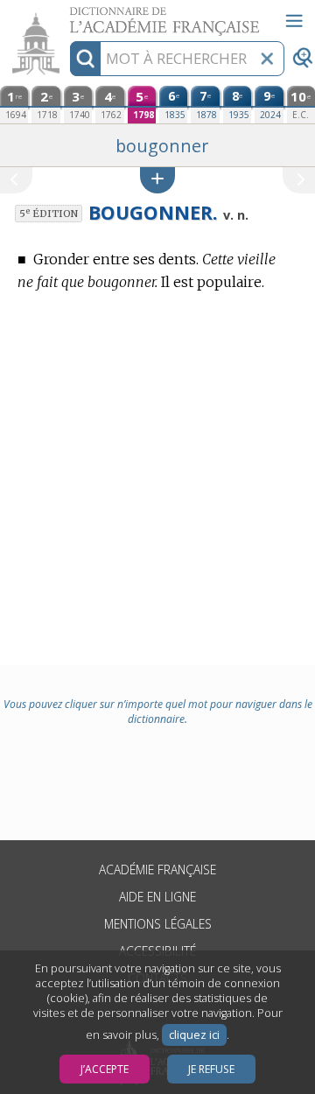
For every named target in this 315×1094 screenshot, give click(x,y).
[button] (157, 180)
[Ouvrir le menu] (294, 21)
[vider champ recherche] (266, 58)
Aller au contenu (67, 15)
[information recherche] (85, 58)
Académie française (157, 869)
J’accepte (104, 1069)
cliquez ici (194, 1034)
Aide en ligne (157, 896)
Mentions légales (158, 923)
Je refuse (211, 1069)
